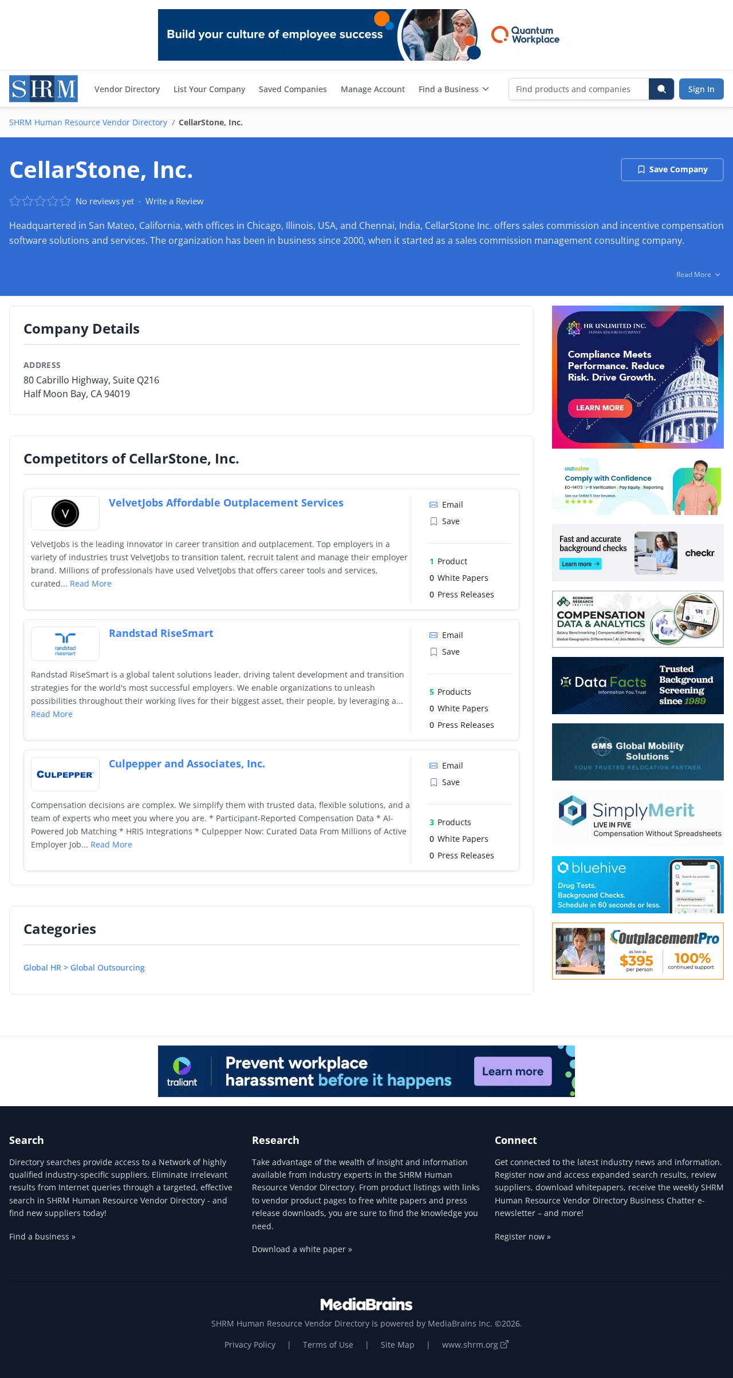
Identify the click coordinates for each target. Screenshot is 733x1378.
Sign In (701, 89)
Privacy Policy (249, 1344)
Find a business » (42, 1236)
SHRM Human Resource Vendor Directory (88, 122)
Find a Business (449, 89)
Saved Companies (293, 89)
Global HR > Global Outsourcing (84, 967)
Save (451, 521)
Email (452, 504)
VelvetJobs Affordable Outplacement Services (226, 502)
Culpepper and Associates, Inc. (187, 763)
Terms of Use (328, 1344)
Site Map (398, 1344)
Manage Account (373, 89)
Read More (91, 583)
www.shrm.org (471, 1344)
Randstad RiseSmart (161, 633)
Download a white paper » (302, 1249)
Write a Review (174, 201)
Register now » (523, 1236)
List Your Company (209, 89)
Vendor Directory (127, 89)
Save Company (678, 169)
